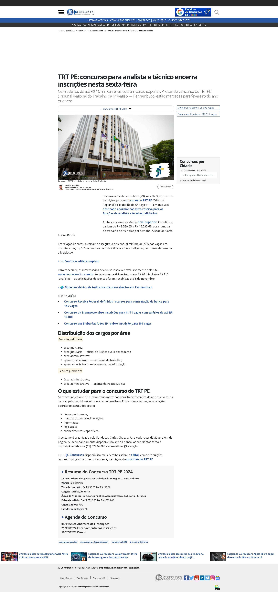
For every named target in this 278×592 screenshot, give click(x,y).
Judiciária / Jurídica (135, 496)
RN (171, 25)
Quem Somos (66, 578)
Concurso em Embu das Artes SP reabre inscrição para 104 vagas (108, 323)
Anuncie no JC (99, 578)
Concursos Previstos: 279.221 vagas (197, 114)
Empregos (144, 20)
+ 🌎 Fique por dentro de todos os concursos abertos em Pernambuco (105, 287)
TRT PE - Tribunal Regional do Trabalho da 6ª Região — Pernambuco (100, 478)
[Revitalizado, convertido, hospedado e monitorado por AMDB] (217, 587)
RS (176, 25)
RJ (167, 25)
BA (99, 25)
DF (108, 25)
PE (159, 25)
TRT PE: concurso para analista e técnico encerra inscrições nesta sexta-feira (120, 30)
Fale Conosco (82, 578)
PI (163, 25)
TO (204, 25)
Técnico (75, 491)
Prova (73, 532)
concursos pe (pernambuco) (94, 542)
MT (128, 25)
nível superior (147, 222)
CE (104, 25)
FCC (81, 504)
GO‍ (118, 25)
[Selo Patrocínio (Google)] (193, 11)
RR (186, 25)
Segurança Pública (93, 496)
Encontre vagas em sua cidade (193, 170)
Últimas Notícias (97, 20)
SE (200, 25)
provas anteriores (139, 542)
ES (113, 25)
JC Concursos (75, 455)
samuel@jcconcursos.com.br (78, 187)
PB (149, 25)
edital (135, 455)
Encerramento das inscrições (88, 528)
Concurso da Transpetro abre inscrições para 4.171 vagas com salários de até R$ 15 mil (118, 314)
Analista (85, 491)
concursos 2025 (119, 542)
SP (195, 25)
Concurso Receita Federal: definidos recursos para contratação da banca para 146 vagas (116, 303)
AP (89, 25)
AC (79, 25)
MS (134, 25)
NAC (74, 25)
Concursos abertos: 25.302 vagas (196, 107)
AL (84, 25)
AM (94, 25)
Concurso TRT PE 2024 (113, 109)
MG (139, 25)
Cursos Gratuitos (179, 20)
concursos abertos (68, 542)
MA (123, 25)
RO (181, 25)
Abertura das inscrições (85, 524)
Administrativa (114, 496)
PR (154, 25)
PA (144, 25)
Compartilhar (165, 186)
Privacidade (114, 578)
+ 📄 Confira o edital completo (78, 261)
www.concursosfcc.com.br (76, 274)
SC (191, 25)
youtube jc (159, 20)
